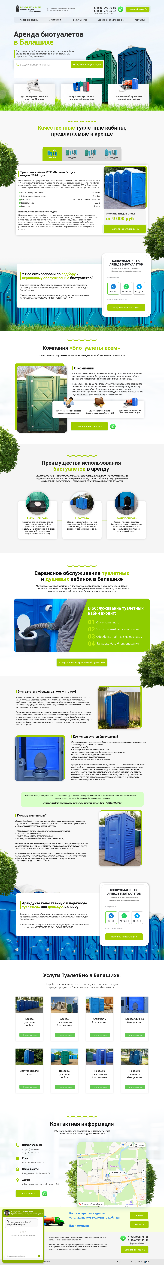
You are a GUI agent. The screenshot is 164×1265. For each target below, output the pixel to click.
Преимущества (79, 20)
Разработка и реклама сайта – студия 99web (129, 1261)
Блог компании (79, 1225)
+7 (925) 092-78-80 (105, 7)
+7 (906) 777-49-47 (105, 10)
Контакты (140, 20)
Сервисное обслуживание (111, 20)
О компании (55, 19)
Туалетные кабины (28, 20)
